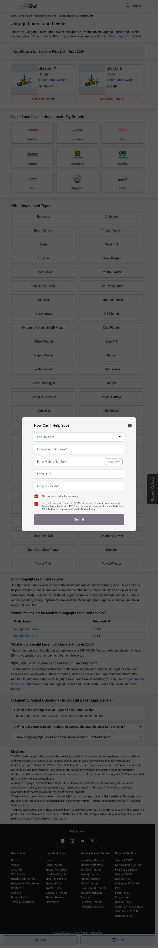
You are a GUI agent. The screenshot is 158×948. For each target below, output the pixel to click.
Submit (79, 519)
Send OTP (114, 461)
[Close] (129, 425)
